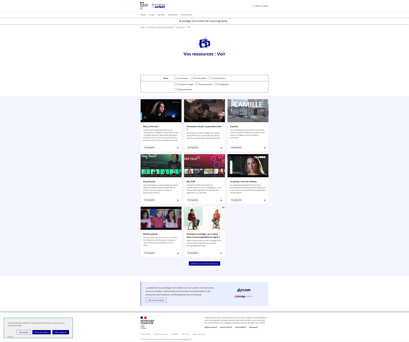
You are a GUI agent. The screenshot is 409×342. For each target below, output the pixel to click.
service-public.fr (241, 327)
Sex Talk (191, 181)
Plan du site (185, 334)
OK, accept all (60, 332)
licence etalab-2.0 (184, 339)
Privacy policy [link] (10, 336)
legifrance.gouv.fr (210, 327)
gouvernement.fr (226, 327)
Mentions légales (146, 334)
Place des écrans (205, 84)
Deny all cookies (41, 332)
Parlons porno (150, 233)
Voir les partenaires (156, 300)
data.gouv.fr (253, 327)
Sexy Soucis (149, 181)
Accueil (143, 15)
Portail (143, 27)
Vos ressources (186, 15)
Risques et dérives (185, 89)
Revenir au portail (262, 6)
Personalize (23, 332)
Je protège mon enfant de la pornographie (160, 27)
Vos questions (173, 15)
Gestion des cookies (199, 334)
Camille (234, 126)
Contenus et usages (186, 84)
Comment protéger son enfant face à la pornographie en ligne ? (203, 235)
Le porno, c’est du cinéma (243, 181)
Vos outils (161, 15)
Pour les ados (183, 78)
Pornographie (223, 84)
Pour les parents (218, 78)
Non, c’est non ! (151, 126)
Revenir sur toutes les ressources (204, 263)
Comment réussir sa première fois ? (204, 128)
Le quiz (151, 15)
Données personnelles (161, 334)
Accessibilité (175, 334)
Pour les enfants (200, 78)
